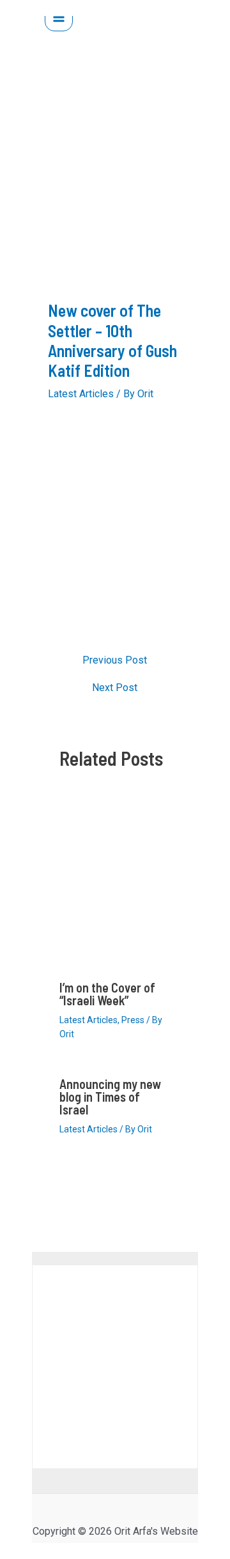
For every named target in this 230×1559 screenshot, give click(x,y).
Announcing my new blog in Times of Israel (110, 1096)
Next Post (114, 688)
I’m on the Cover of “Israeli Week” (107, 994)
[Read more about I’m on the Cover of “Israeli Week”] (115, 885)
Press (132, 1020)
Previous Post (114, 660)
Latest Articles (81, 394)
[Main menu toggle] (59, 17)
